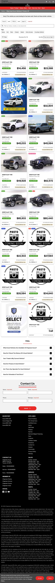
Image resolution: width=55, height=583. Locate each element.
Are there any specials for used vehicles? (16, 369)
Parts (29, 436)
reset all (30, 21)
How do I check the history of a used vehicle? (18, 353)
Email (32, 389)
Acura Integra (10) (7, 421)
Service (30, 431)
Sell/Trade (31, 427)
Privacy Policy (32, 451)
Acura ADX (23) (7, 418)
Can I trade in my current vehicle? (14, 358)
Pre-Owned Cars (32, 421)
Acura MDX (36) (7, 423)
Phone (4, 397)
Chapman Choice (7, 479)
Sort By (41, 37)
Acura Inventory (32, 418)
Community (31, 449)
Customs (30, 438)
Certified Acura (32, 423)
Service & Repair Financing (35, 434)
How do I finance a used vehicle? (13, 364)
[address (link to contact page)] (46, 1)
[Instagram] (6, 492)
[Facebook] (3, 492)
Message (33, 397)
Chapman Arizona (7, 481)
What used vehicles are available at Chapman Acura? (20, 348)
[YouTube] (9, 492)
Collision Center (32, 440)
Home (3, 11)
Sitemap (30, 453)
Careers (30, 447)
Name (7, 389)
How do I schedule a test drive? (13, 374)
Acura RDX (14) (7, 425)
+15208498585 (10, 466)
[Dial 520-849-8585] (50, 1)
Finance (30, 429)
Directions (31, 442)
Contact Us (31, 445)
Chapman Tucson (7, 483)
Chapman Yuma (7, 485)
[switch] (53, 1)
